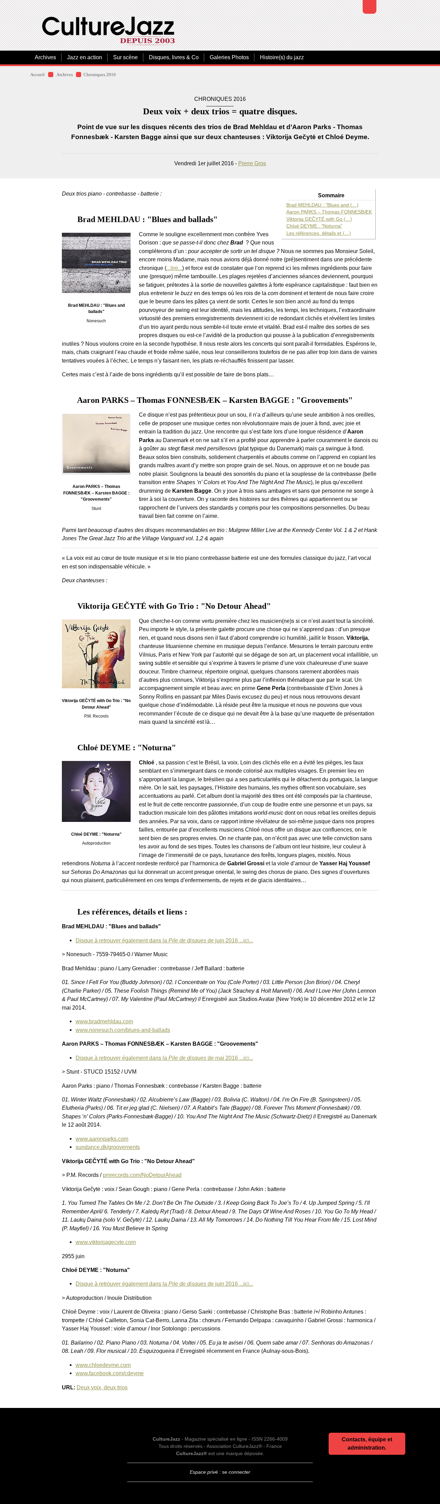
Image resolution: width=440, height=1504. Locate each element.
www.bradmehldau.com (104, 1021)
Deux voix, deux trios (102, 1387)
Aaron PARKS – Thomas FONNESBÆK (329, 212)
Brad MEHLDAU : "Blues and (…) (322, 205)
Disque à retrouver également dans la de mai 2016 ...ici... (164, 1058)
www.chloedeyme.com (103, 1365)
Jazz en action (84, 57)
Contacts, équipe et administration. (367, 1444)
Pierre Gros (252, 163)
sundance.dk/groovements (108, 1147)
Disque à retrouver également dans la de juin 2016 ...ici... (164, 940)
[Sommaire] (64, 219)
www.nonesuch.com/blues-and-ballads (123, 1030)
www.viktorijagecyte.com (106, 1242)
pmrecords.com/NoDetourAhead (142, 1175)
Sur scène (125, 57)
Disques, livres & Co (174, 57)
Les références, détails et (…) (318, 233)
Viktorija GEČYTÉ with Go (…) (319, 219)
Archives (45, 57)
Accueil (37, 74)
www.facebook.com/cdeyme (110, 1373)
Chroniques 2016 (100, 74)
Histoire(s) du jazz (282, 57)
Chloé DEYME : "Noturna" (314, 226)
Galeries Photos (229, 57)
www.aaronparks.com (102, 1139)
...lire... (174, 268)
